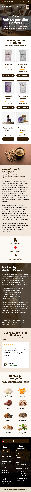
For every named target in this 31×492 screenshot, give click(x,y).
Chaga (8, 420)
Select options (8, 75)
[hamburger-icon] (27, 7)
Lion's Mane (8, 396)
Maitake (22, 408)
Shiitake (8, 433)
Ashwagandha (22, 433)
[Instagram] (8, 451)
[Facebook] (3, 451)
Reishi (8, 408)
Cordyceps (22, 396)
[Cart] (24, 7)
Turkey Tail (23, 420)
